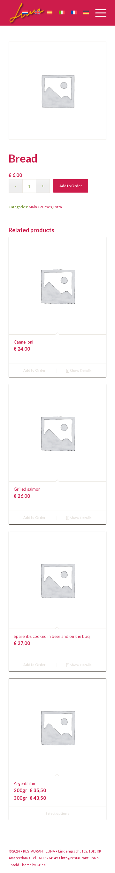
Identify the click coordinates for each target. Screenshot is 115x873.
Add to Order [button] (34, 370)
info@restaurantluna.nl (80, 858)
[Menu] (97, 13)
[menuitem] (97, 13)
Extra (57, 207)
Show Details (80, 371)
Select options (57, 813)
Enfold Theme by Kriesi (28, 865)
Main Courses (40, 207)
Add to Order (70, 185)
